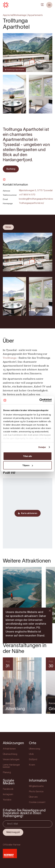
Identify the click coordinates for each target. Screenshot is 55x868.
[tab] (8, 227)
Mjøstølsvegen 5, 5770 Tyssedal (36, 191)
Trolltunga (10, 358)
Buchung (10, 169)
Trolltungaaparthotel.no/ (31, 203)
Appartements (35, 15)
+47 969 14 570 (27, 195)
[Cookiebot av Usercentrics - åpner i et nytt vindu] (39, 400)
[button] (49, 5)
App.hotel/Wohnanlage (14, 15)
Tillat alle (27, 456)
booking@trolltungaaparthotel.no (36, 199)
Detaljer (42, 447)
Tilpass (25, 465)
